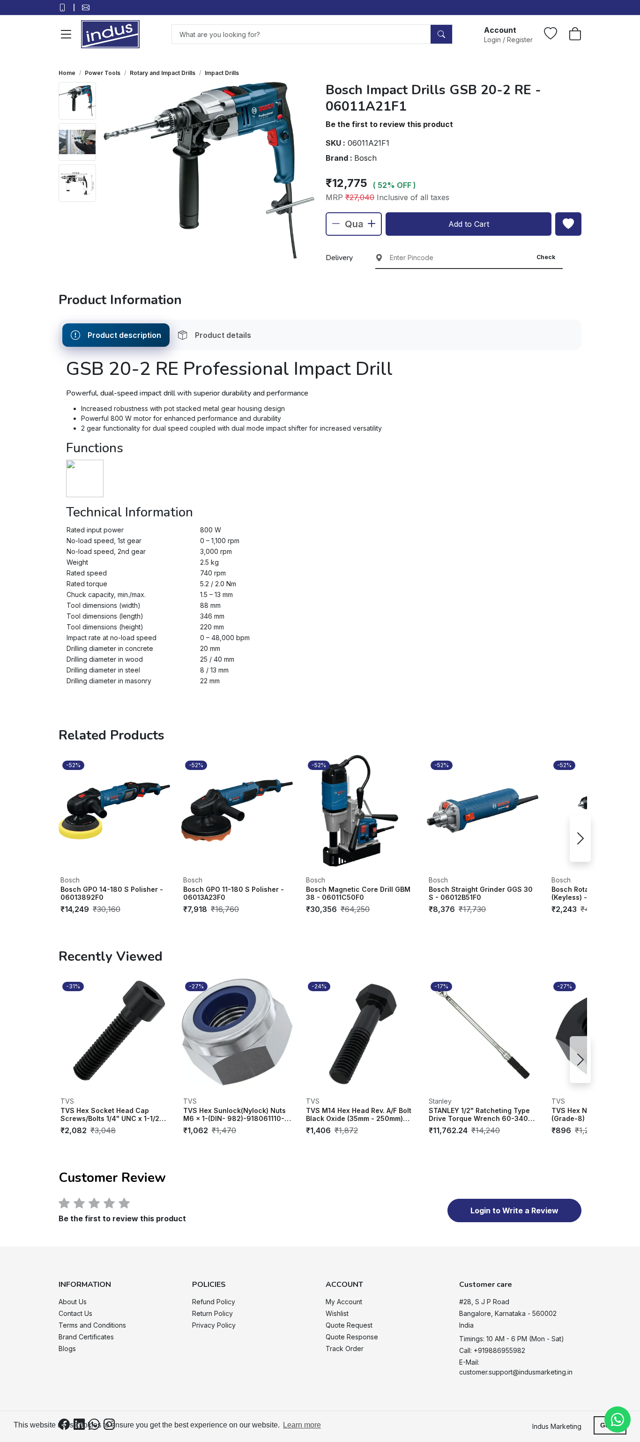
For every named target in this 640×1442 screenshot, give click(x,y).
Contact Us (75, 1313)
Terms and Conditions (92, 1325)
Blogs (67, 1348)
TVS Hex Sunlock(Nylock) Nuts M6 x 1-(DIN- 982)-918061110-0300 (234, 1114)
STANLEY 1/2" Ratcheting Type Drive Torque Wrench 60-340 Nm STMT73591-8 (479, 1114)
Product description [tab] (124, 335)
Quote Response (352, 1337)
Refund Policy (213, 1302)
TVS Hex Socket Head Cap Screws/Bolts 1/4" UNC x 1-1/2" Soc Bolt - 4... (111, 1114)
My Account (344, 1302)
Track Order (345, 1348)
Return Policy (212, 1313)
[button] (508, 34)
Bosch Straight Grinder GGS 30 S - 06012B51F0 (481, 893)
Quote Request (349, 1325)
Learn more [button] (302, 1425)
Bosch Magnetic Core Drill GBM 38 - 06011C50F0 (358, 893)
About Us (73, 1302)
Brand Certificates (86, 1337)
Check (545, 257)
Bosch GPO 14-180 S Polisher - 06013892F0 (111, 893)
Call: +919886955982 (492, 1350)
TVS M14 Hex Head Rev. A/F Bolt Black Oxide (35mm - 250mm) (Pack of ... (358, 1114)
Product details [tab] (223, 335)
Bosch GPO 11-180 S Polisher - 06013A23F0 (233, 893)
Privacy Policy (214, 1325)
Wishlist (337, 1313)
